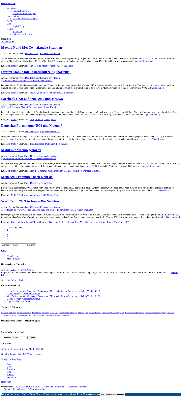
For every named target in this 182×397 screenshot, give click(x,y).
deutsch (42, 315)
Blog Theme (54, 313)
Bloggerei (15, 222)
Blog (32, 171)
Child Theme (35, 315)
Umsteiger (96, 171)
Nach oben (6, 382)
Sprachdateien (6, 315)
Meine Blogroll (13, 258)
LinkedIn (21, 354)
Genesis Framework (18, 315)
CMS (122, 313)
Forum (59, 144)
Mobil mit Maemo (62, 171)
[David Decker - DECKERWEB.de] (18, 270)
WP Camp (12, 313)
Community (63, 313)
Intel (39, 66)
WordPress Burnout (31, 293)
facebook (39, 119)
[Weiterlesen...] (146, 61)
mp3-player (35, 195)
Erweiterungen (72, 313)
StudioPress (50, 315)
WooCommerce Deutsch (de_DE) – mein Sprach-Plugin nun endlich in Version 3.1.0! (61, 291)
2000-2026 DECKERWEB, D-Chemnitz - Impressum (40, 386)
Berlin (19, 313)
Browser (33, 92)
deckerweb (170, 313)
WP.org (28, 354)
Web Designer (13, 296)
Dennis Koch (13, 299)
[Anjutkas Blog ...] (11, 359)
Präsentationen (37, 313)
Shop (56, 195)
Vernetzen (11, 377)
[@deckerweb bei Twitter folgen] (13, 280)
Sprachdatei (93, 313)
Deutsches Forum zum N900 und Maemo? (31, 125)
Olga (9, 301)
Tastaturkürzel (68, 92)
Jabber (47, 119)
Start (9, 364)
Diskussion (50, 144)
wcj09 (99, 222)
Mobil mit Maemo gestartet (21, 150)
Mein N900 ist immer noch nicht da (27, 177)
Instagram (37, 354)
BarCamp (53, 222)
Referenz (28, 313)
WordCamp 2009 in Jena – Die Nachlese (30, 201)
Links (65, 144)
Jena (77, 222)
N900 (53, 119)
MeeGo (62, 66)
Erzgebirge (45, 313)
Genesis (57, 315)
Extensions (5, 313)
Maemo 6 (54, 66)
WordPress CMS (28, 222)
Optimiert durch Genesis (14, 389)
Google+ (5, 354)
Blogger (70, 222)
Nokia (70, 66)
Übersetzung (115, 313)
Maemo (45, 66)
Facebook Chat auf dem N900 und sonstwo (32, 99)
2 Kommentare (45, 183)
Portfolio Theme (130, 313)
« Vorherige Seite (14, 227)
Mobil (13, 66)
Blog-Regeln (12, 256)
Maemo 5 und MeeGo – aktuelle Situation (31, 47)
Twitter (13, 354)
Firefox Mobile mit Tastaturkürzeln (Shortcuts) (36, 72)
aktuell (33, 66)
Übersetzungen (150, 313)
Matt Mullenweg (87, 222)
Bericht (62, 222)
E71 (37, 171)
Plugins (27, 315)
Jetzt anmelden (7, 41)
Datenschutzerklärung (77, 386)
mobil (50, 171)
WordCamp (108, 222)
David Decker (31, 53)
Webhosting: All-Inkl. (38, 389)
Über (9, 367)
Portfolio (11, 369)
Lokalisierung (106, 313)
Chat (32, 119)
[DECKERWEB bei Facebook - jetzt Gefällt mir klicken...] (22, 349)
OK (102, 394)
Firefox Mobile (45, 92)
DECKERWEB (8, 3)
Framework (140, 313)
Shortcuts (57, 92)
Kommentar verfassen (50, 53)
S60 (80, 171)
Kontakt (10, 374)
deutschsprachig (37, 144)
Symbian (87, 171)
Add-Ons (81, 313)
